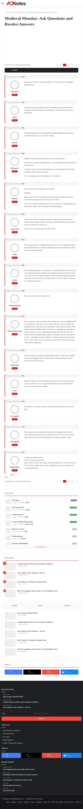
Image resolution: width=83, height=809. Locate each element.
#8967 (22, 265)
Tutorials (20, 802)
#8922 (22, 376)
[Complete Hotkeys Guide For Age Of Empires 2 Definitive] (10, 566)
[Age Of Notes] (16, 3)
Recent (40, 605)
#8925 (22, 452)
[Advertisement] (41, 45)
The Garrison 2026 (17, 507)
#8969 (22, 316)
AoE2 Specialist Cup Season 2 (11, 730)
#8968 (22, 291)
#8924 (22, 427)
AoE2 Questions (21, 12)
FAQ (53, 802)
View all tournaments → (41, 547)
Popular (14, 605)
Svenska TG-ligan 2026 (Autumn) (22, 522)
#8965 (22, 214)
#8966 (22, 239)
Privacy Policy (59, 802)
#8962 (22, 128)
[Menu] (3, 4)
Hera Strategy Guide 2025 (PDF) (27, 613)
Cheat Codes (46, 802)
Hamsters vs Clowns (18, 529)
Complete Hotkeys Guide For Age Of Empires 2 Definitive (35, 564)
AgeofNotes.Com (31, 799)
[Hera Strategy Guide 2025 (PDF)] (10, 616)
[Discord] (74, 503)
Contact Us (78, 802)
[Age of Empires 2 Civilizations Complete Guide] (10, 584)
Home (8, 12)
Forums (13, 12)
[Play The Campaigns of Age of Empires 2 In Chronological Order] (10, 593)
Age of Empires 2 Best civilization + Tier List (31, 573)
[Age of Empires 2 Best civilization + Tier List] (10, 575)
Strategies (27, 802)
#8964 (22, 184)
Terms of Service (69, 802)
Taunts (33, 802)
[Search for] (80, 4)
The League (15, 500)
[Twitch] (76, 503)
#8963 (22, 153)
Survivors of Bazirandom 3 (20, 543)
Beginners (14, 802)
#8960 (22, 77)
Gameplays (39, 802)
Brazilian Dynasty (17, 536)
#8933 (22, 350)
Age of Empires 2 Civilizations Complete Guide (31, 582)
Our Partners (40, 799)
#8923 (22, 401)
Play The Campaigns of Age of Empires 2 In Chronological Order (37, 591)
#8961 (22, 102)
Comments (67, 605)
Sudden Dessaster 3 (18, 514)
